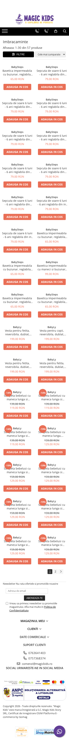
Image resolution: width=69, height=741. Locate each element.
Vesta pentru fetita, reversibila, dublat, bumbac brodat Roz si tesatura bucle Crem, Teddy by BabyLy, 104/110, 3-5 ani (17, 332)
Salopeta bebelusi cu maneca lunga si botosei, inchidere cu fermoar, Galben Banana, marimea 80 (17, 543)
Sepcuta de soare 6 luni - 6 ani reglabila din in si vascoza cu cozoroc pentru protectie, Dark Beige (52, 202)
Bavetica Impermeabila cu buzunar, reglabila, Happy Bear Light (52, 300)
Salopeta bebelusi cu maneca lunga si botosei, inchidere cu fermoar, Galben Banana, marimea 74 (17, 470)
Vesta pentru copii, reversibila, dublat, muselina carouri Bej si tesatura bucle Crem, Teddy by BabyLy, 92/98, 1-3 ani (52, 332)
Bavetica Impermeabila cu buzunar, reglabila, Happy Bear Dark (17, 300)
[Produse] (5, 32)
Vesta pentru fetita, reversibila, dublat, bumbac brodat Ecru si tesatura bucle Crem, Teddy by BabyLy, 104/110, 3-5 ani (17, 365)
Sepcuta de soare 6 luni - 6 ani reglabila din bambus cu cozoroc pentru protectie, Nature (17, 202)
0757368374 (37, 658)
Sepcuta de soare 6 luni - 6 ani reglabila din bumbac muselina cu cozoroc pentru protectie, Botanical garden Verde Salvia (52, 72)
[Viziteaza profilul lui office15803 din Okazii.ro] (21, 732)
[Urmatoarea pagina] (60, 571)
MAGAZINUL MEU (33, 621)
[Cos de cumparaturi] (56, 31)
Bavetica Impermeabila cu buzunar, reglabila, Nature (52, 235)
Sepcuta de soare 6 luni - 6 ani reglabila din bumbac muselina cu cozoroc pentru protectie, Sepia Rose (52, 105)
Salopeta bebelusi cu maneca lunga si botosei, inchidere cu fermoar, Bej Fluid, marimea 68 (17, 434)
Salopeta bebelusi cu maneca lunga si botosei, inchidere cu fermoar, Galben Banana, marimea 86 (51, 543)
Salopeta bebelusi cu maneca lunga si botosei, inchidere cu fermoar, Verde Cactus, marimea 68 (17, 397)
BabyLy (17, 327)
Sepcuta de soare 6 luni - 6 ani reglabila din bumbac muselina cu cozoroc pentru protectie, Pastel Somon (17, 137)
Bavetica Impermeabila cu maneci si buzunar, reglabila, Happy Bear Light (52, 267)
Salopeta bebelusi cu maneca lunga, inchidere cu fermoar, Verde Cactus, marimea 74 (52, 434)
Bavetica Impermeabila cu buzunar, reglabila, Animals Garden (17, 72)
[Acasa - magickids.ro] (34, 19)
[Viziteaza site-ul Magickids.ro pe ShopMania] (45, 732)
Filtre (20, 54)
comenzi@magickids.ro (36, 664)
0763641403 (37, 653)
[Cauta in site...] (64, 31)
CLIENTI (33, 629)
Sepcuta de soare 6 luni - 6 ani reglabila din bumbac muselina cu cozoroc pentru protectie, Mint (17, 105)
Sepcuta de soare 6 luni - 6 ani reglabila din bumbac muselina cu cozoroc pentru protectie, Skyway (52, 170)
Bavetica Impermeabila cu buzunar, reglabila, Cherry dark (17, 267)
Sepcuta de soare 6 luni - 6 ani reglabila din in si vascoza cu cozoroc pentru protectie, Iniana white (17, 235)
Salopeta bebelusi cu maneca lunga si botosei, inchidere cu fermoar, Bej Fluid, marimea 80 (51, 470)
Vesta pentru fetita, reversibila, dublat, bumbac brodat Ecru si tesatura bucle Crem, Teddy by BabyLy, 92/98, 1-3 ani (52, 365)
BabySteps (17, 67)
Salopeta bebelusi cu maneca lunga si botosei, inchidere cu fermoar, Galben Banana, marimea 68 (51, 397)
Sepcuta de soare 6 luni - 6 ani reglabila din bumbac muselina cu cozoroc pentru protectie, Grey (52, 137)
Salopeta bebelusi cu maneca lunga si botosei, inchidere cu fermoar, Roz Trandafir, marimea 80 (52, 506)
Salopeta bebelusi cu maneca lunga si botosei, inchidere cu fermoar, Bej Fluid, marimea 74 (17, 506)
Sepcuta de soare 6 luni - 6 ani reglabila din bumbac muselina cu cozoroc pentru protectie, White (17, 170)
